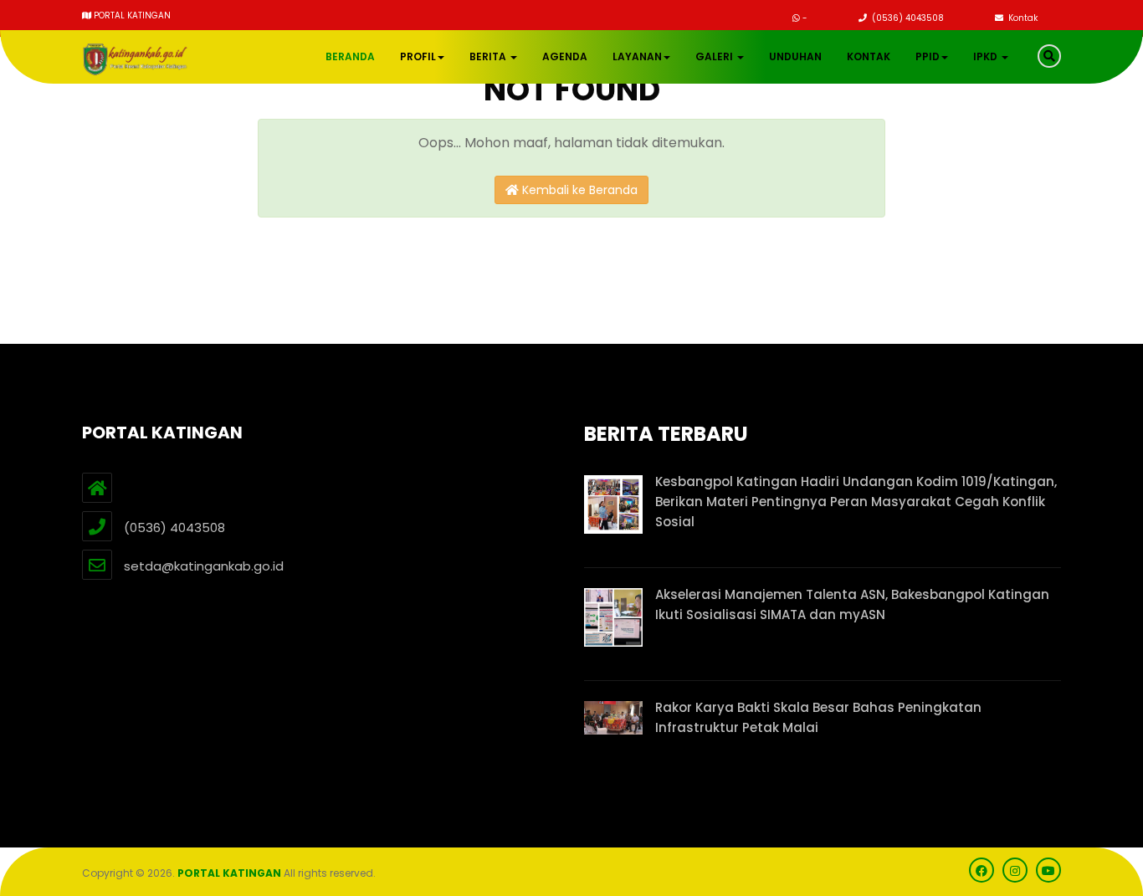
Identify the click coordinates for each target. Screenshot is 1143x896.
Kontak (1022, 18)
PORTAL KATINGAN (229, 873)
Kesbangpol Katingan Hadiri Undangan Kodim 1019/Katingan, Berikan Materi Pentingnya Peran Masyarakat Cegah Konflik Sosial (856, 501)
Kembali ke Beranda (578, 190)
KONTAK (868, 56)
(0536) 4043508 (906, 18)
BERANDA (350, 56)
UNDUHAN (795, 56)
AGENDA (564, 56)
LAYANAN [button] (637, 56)
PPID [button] (927, 56)
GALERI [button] (715, 56)
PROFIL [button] (418, 56)
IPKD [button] (986, 56)
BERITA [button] (489, 56)
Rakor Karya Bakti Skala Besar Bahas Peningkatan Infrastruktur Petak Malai (818, 717)
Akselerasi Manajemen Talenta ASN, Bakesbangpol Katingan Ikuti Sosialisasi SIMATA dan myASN (852, 604)
